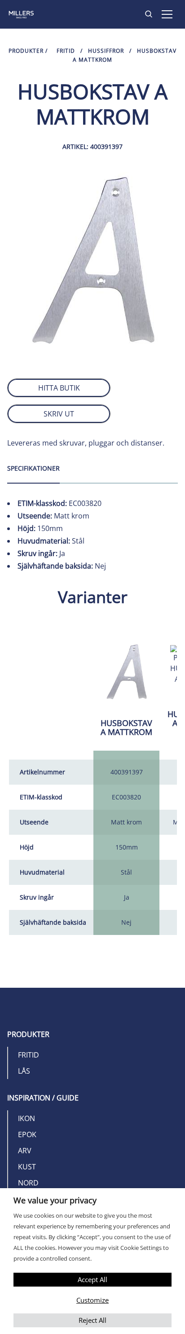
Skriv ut (59, 414)
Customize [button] (92, 1300)
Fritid (66, 51)
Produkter (26, 51)
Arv (24, 1151)
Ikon (26, 1118)
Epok (27, 1134)
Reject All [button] (92, 1320)
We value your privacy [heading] (55, 1200)
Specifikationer (33, 468)
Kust (27, 1167)
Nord (28, 1183)
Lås (24, 1071)
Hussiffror (106, 51)
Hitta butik (59, 388)
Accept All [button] (92, 1279)
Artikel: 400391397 (92, 146)
